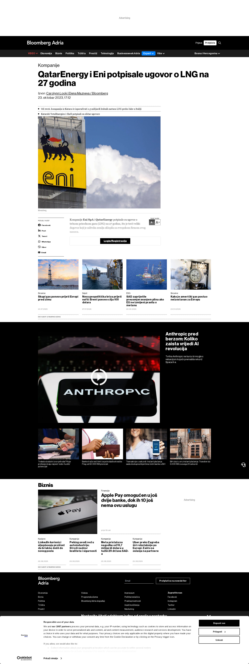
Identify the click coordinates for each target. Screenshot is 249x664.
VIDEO (31, 53)
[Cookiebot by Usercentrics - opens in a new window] (24, 658)
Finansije (105, 491)
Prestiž (93, 53)
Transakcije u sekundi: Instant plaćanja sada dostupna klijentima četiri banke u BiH (145, 462)
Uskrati (219, 640)
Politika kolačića (132, 597)
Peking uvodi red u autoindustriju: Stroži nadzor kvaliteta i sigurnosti (83, 546)
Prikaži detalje (51, 658)
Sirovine (41, 293)
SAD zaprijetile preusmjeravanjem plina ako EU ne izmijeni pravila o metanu (145, 301)
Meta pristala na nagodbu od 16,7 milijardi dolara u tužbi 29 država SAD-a (115, 548)
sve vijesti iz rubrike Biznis (49, 567)
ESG (128, 293)
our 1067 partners (61, 626)
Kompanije (74, 539)
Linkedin (172, 609)
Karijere (41, 539)
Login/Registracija (115, 241)
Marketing (129, 609)
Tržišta (82, 53)
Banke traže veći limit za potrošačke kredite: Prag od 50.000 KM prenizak (102, 462)
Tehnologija (107, 53)
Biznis (58, 53)
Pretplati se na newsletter (173, 581)
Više (159, 53)
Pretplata (210, 43)
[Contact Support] (244, 464)
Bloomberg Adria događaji (93, 601)
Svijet (84, 293)
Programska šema (89, 597)
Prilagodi (217, 631)
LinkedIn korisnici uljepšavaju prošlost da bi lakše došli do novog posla (51, 546)
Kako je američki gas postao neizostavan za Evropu (189, 298)
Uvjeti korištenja (131, 605)
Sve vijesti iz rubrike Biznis (49, 317)
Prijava (199, 43)
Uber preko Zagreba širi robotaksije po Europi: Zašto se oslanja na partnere (146, 546)
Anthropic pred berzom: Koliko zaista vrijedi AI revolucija (182, 341)
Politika (70, 53)
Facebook (172, 597)
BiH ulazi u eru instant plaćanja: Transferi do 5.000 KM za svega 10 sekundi (190, 462)
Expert (147, 53)
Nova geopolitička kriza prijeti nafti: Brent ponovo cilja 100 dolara (102, 299)
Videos (84, 593)
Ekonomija (46, 53)
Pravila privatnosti (132, 601)
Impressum (129, 593)
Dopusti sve (219, 623)
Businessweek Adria (128, 53)
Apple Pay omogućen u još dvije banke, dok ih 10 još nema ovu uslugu (129, 500)
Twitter (171, 605)
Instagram (172, 601)
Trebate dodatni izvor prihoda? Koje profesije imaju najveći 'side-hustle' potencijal (54, 464)
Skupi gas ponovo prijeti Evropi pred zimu (58, 298)
